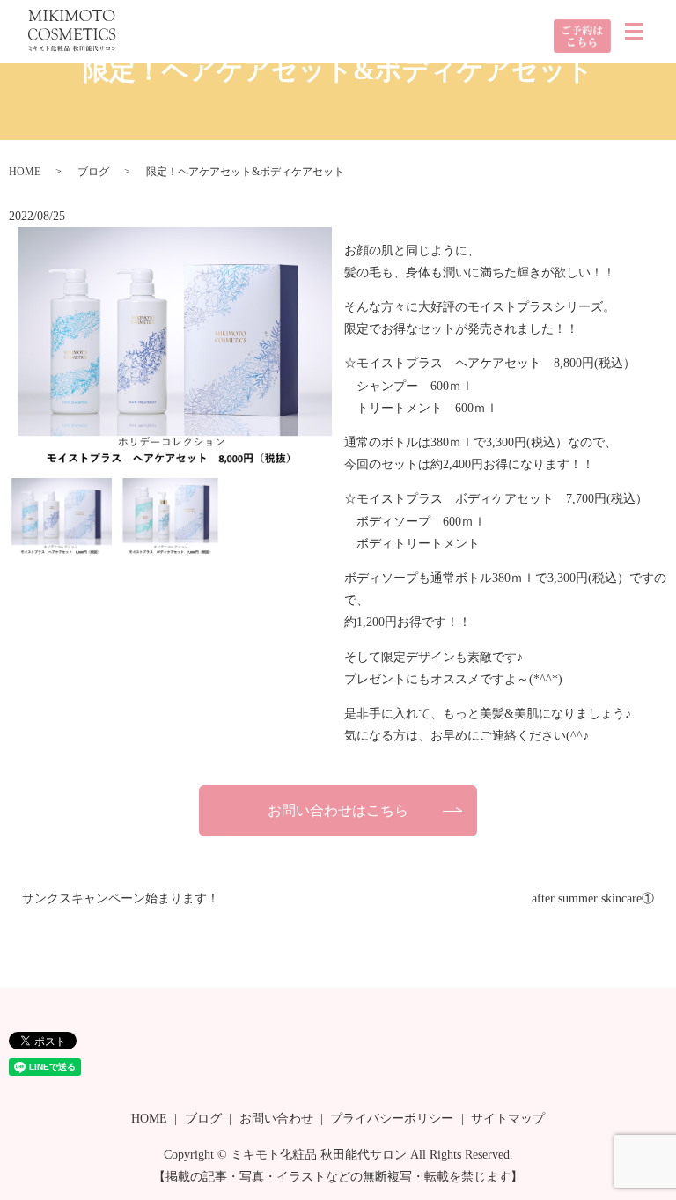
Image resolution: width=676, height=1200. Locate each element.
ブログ (93, 172)
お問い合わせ (276, 1118)
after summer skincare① (593, 898)
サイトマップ (508, 1118)
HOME (24, 172)
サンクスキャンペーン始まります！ (120, 898)
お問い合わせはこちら (338, 810)
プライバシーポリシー (391, 1118)
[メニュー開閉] (634, 31)
